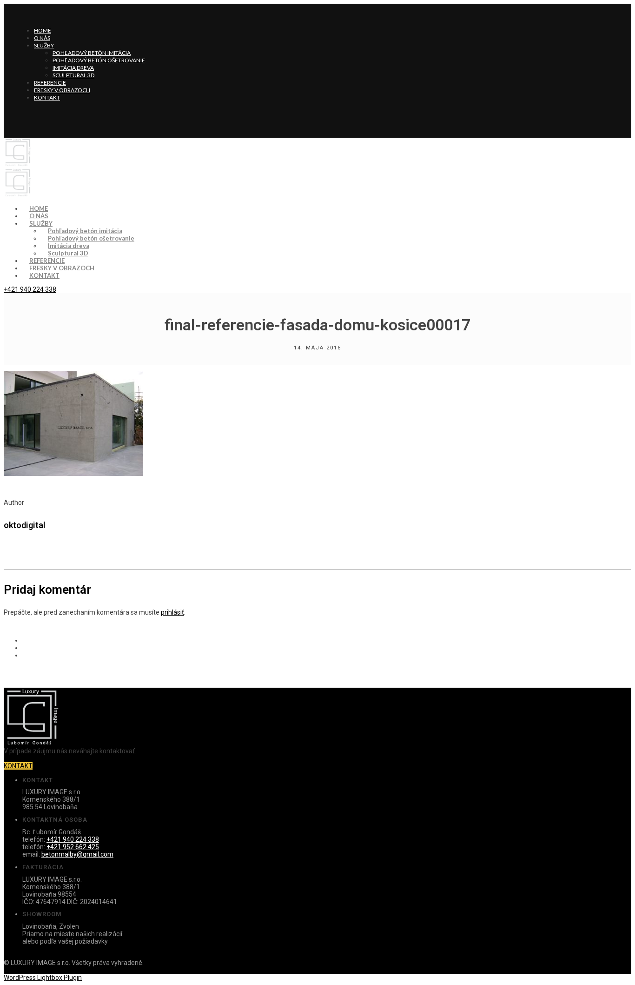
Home (42, 30)
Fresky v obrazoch (62, 90)
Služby (44, 45)
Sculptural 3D (73, 75)
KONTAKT (18, 766)
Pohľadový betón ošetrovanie (99, 60)
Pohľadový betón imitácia (92, 52)
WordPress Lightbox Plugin (43, 977)
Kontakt (47, 97)
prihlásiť (172, 612)
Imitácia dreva (73, 67)
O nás (42, 37)
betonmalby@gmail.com (77, 854)
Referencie (50, 82)
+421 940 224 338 (30, 289)
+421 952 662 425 (72, 847)
